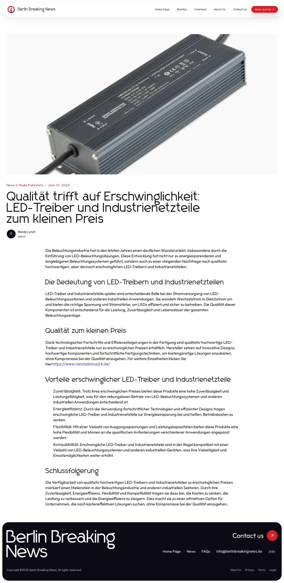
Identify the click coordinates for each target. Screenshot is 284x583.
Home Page (172, 551)
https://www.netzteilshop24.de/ (81, 364)
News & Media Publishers (25, 185)
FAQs (206, 551)
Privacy (249, 570)
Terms (261, 570)
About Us (235, 570)
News (191, 551)
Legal (272, 570)
